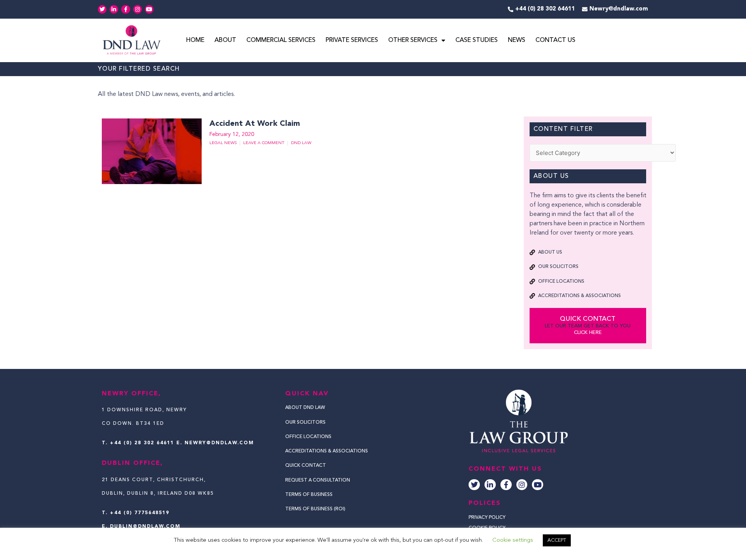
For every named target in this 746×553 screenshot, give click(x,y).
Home (195, 40)
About (225, 40)
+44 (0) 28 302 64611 (142, 443)
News (516, 40)
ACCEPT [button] (556, 540)
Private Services (352, 40)
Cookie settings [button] (512, 540)
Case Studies (476, 40)
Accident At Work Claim (254, 124)
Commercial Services (280, 40)
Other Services (412, 40)
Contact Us (555, 40)
